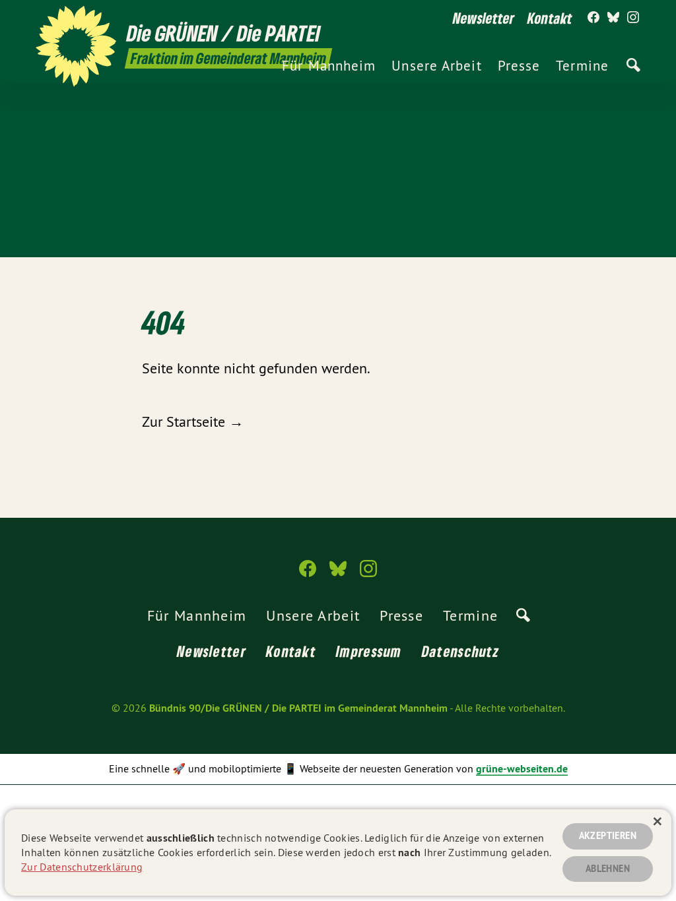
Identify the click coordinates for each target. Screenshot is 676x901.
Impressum (369, 651)
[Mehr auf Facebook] (593, 18)
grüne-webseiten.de (522, 769)
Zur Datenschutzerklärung (82, 866)
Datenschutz (460, 651)
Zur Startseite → (193, 421)
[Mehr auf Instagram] (633, 18)
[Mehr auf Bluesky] (613, 18)
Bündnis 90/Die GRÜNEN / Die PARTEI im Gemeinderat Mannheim (298, 708)
